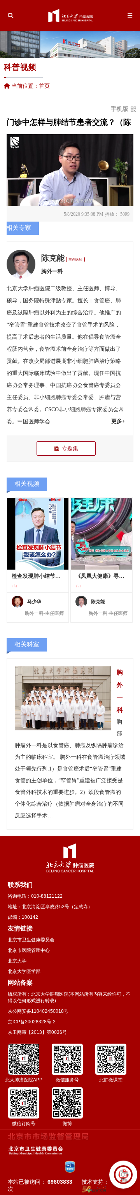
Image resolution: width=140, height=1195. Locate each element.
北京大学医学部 (24, 971)
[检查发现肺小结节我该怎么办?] (37, 534)
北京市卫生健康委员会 (31, 940)
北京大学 (17, 961)
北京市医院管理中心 (29, 950)
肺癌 (93, 361)
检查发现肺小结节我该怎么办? (38, 576)
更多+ (118, 421)
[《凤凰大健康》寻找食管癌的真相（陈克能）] (101, 534)
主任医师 (75, 259)
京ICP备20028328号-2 (32, 1022)
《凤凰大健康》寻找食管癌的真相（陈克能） (101, 576)
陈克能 (53, 258)
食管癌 (102, 301)
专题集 (70, 448)
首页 (44, 86)
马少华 (34, 601)
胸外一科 (52, 271)
